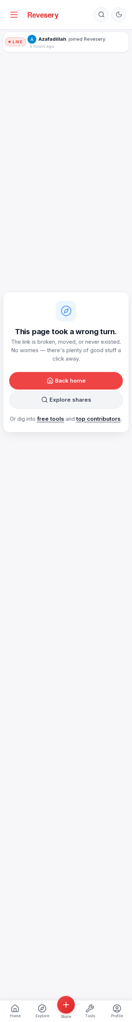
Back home (70, 380)
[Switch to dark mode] (118, 14)
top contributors (98, 418)
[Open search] (101, 14)
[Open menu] (14, 15)
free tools (50, 418)
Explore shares (70, 399)
